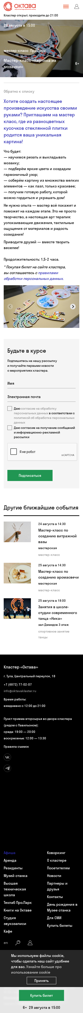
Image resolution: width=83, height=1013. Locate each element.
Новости (54, 875)
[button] (73, 306)
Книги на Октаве (18, 910)
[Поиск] (17, 942)
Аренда (10, 860)
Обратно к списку (19, 91)
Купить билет (41, 995)
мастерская (47, 548)
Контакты (55, 896)
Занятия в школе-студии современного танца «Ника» (57, 613)
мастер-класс (16, 50)
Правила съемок (16, 746)
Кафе (8, 931)
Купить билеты (59, 925)
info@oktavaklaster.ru (20, 691)
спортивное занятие (53, 631)
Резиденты (13, 868)
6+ (77, 63)
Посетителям (58, 868)
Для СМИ (54, 917)
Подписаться (30, 475)
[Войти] (76, 6)
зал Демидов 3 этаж (53, 625)
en (6, 942)
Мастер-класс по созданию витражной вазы (57, 536)
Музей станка (15, 875)
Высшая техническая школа (15, 889)
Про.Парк (38, 50)
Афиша (9, 852)
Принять (41, 980)
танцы (42, 637)
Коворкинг (56, 852)
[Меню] (66, 6)
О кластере (56, 860)
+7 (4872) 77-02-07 (18, 684)
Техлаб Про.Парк (18, 902)
